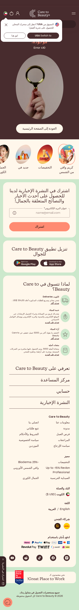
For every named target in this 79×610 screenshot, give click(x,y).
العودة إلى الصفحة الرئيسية (39, 128)
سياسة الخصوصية (29, 440)
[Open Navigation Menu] (73, 13)
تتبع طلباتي (33, 428)
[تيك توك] (39, 558)
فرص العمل (63, 434)
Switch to (43, 35)
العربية (52, 509)
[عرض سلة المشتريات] (11, 13)
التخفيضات (64, 462)
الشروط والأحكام (29, 434)
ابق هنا (15, 35)
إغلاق (6, 25)
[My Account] (17, 13)
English (65, 509)
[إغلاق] (3, 558)
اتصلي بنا (34, 422)
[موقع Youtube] (12, 558)
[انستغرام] (67, 558)
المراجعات (64, 440)
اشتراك (39, 226)
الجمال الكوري (31, 478)
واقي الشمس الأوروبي (26, 468)
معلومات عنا (63, 422)
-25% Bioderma (28, 462)
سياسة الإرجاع (62, 446)
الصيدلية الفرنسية (60, 478)
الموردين (34, 446)
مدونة (66, 428)
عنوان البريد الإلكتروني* (55, 208)
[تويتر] (26, 558)
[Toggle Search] (67, 13)
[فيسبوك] (53, 558)
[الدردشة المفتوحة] (7, 602)
